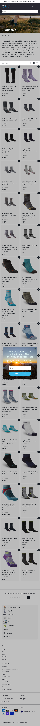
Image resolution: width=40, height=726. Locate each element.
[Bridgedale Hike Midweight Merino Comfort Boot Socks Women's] (29, 82)
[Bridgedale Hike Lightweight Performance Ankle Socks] (29, 435)
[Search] (37, 11)
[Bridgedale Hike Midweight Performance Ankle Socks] (29, 466)
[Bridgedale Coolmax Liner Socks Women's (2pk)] (10, 337)
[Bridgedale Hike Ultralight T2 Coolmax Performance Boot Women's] (10, 403)
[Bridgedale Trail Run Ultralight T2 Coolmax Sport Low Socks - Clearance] (10, 500)
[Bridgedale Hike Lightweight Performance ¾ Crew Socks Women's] (10, 240)
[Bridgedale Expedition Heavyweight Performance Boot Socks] (10, 144)
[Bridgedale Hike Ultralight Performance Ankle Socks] (29, 303)
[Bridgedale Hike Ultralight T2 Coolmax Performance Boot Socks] (29, 499)
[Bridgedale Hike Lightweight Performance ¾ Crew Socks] (10, 176)
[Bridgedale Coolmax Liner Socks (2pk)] (29, 239)
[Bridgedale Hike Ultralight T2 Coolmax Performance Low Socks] (29, 403)
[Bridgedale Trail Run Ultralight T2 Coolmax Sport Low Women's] (10, 565)
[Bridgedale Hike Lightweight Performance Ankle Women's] (29, 272)
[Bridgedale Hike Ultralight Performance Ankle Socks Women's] (10, 467)
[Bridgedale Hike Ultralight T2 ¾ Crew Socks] (29, 113)
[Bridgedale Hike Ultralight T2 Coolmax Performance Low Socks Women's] (10, 435)
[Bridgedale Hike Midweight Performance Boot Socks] (10, 113)
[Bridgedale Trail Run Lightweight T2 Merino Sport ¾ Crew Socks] (29, 208)
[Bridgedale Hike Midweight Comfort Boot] (10, 532)
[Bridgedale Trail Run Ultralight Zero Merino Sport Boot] (29, 533)
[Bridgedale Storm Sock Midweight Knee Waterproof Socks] (10, 82)
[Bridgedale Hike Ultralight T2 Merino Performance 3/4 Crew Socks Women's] (29, 176)
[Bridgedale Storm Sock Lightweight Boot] (29, 564)
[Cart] (33, 6)
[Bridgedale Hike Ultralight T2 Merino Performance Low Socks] (10, 272)
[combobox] (20, 11)
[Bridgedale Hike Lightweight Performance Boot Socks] (29, 144)
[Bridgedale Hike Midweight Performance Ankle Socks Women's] (29, 338)
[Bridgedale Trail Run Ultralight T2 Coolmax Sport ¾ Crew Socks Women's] (10, 305)
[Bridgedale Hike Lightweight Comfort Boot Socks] (10, 208)
